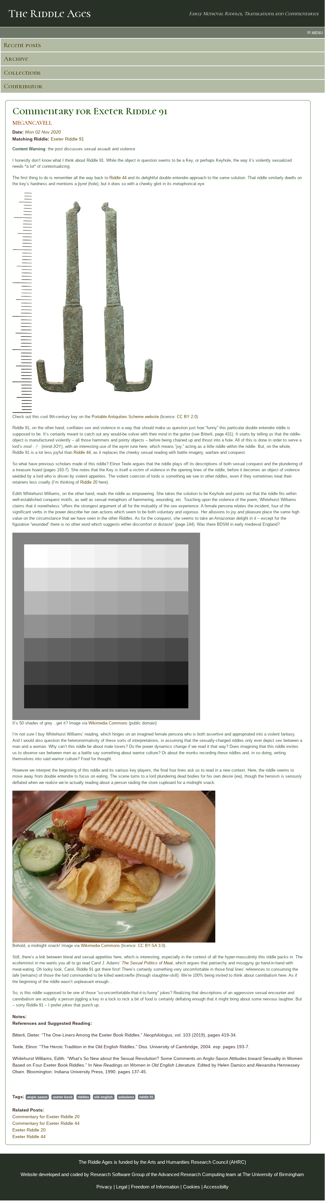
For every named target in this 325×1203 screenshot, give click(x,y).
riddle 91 (146, 1097)
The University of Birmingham (273, 1174)
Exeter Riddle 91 (67, 138)
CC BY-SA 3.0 (151, 945)
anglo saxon (37, 1097)
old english (103, 1097)
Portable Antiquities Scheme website (125, 416)
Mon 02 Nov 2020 (43, 132)
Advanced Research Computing (191, 1174)
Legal (121, 1186)
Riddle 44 (118, 177)
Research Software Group (117, 1174)
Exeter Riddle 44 (29, 1136)
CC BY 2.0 (187, 416)
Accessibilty (216, 1186)
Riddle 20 (88, 482)
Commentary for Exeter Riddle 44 (46, 1123)
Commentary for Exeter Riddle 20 (46, 1116)
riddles (83, 1097)
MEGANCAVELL (32, 123)
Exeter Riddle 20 (29, 1129)
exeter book (63, 1097)
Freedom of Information (155, 1186)
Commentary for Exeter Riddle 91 (89, 111)
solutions (126, 1097)
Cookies (191, 1186)
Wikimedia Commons (107, 723)
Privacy (104, 1186)
